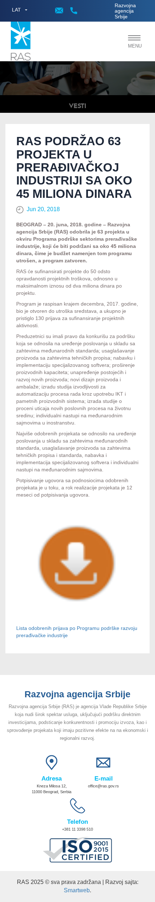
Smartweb (77, 890)
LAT (16, 10)
